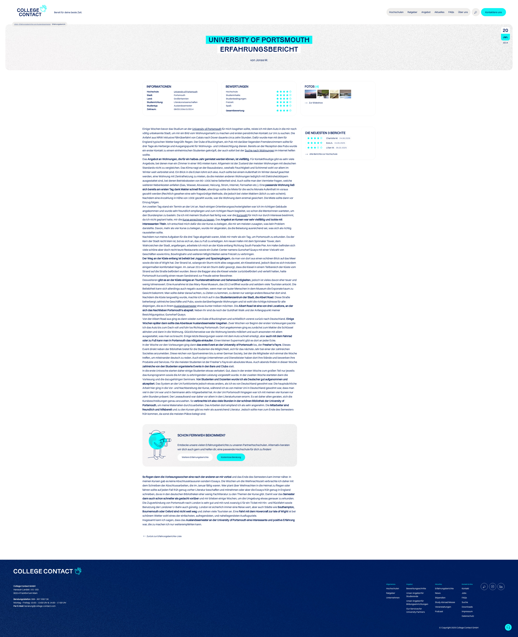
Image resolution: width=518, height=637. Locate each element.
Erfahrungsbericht (58, 24)
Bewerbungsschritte (416, 588)
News (438, 593)
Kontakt (465, 588)
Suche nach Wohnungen (259, 150)
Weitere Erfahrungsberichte (195, 457)
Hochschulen (392, 588)
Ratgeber (390, 593)
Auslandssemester (185, 306)
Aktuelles (439, 12)
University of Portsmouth (185, 91)
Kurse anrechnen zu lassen (198, 219)
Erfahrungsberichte (444, 588)
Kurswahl (242, 215)
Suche (465, 602)
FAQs (451, 12)
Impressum (467, 611)
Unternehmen (393, 597)
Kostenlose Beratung (231, 457)
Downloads (467, 606)
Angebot (425, 12)
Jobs (464, 593)
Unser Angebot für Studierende (415, 595)
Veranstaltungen (443, 606)
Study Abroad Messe (445, 602)
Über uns (463, 12)
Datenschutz (468, 616)
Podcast (439, 611)
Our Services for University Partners (415, 610)
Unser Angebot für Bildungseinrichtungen (417, 602)
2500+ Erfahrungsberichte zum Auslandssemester (32, 24)
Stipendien (440, 597)
